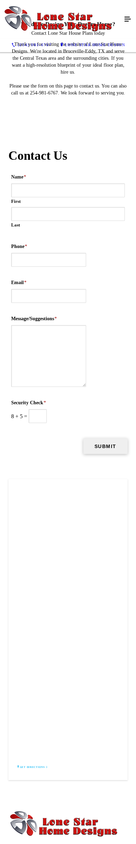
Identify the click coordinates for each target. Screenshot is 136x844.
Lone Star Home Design (95, 45)
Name (18, 177)
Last (15, 224)
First (16, 201)
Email (19, 282)
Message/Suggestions (34, 318)
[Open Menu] (127, 19)
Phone (19, 246)
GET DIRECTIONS (32, 767)
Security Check (28, 402)
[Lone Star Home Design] (61, 19)
